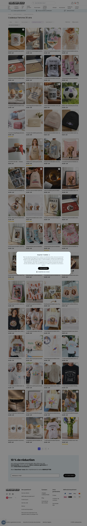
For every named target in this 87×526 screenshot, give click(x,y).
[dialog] (43, 263)
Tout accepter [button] (43, 268)
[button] (43, 272)
